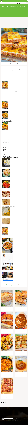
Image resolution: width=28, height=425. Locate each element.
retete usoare (17, 285)
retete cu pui (4, 285)
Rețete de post (15, 6)
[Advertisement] (14, 13)
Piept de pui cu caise (7, 373)
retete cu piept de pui (21, 284)
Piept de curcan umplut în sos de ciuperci (7, 395)
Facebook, (6, 270)
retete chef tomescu (16, 284)
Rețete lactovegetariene (19, 6)
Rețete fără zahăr (23, 6)
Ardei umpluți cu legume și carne (21, 373)
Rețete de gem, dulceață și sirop (11, 6)
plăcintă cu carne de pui (5, 284)
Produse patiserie (6, 6)
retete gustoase (7, 285)
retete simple (14, 285)
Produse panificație (3, 6)
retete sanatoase (10, 285)
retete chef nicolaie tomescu (11, 284)
